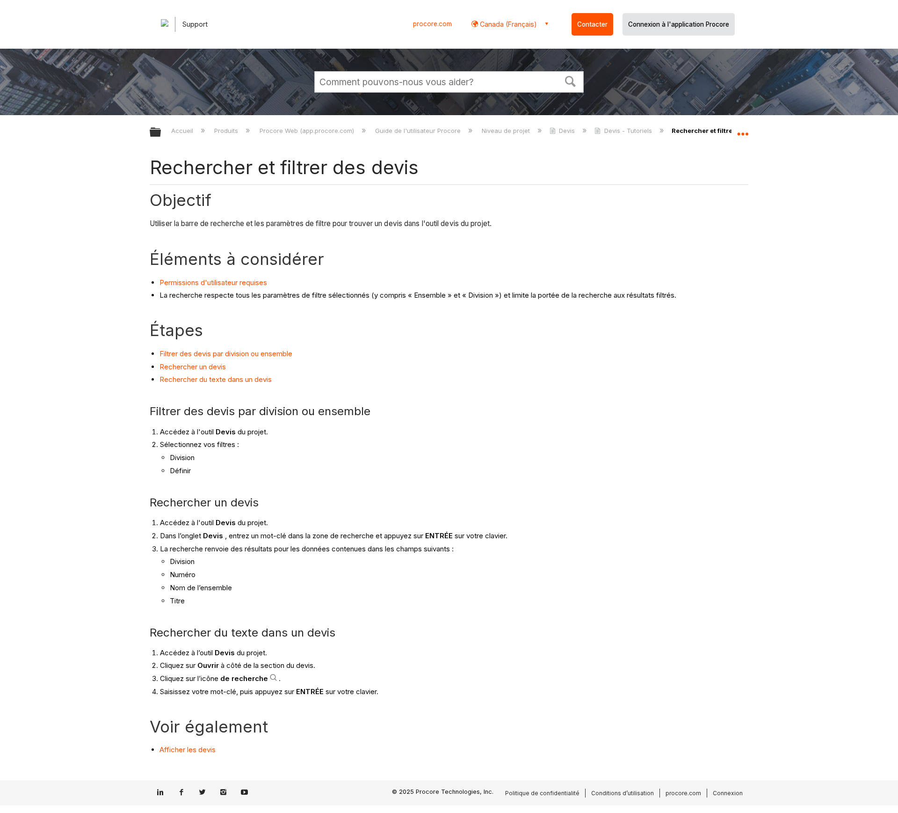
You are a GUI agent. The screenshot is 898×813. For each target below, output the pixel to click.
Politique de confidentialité (542, 793)
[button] (571, 80)
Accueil (183, 130)
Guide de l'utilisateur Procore (419, 130)
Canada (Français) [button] (507, 24)
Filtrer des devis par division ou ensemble (225, 353)
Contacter (592, 24)
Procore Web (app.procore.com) (307, 130)
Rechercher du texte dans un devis (215, 379)
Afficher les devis (187, 749)
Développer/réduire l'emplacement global (742, 130)
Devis (567, 130)
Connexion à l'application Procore (678, 24)
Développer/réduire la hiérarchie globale (161, 132)
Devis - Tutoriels (627, 130)
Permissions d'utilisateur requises (213, 282)
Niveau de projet (507, 130)
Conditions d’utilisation (622, 793)
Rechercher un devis (192, 366)
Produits (227, 130)
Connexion (728, 793)
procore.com (432, 24)
